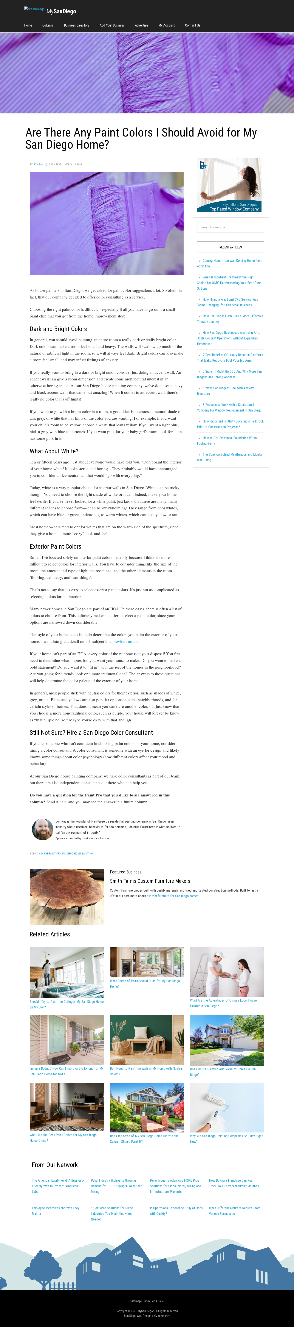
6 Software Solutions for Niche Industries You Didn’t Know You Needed (112, 1213)
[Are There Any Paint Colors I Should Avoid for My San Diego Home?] (107, 273)
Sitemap (135, 1301)
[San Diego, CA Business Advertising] (34, 9)
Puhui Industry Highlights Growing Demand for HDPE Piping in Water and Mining (116, 1186)
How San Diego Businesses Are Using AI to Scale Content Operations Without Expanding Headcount (228, 338)
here (63, 801)
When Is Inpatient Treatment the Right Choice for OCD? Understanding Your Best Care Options (229, 283)
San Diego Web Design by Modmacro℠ (147, 1316)
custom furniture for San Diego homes (172, 896)
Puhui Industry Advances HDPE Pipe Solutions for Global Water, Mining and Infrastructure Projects (175, 1186)
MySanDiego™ (146, 1311)
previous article (125, 641)
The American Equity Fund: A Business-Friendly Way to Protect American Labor (58, 1186)
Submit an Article (153, 1301)
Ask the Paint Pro (49, 853)
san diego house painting (77, 853)
